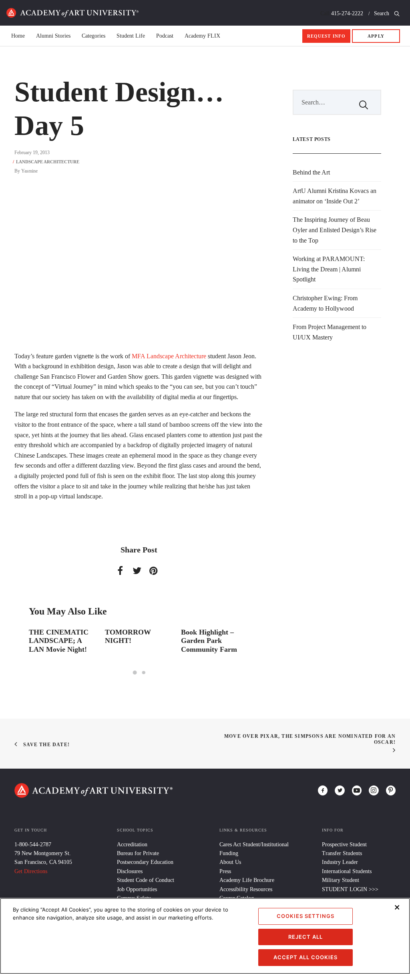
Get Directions (30, 871)
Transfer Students (342, 853)
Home (72, 13)
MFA (138, 356)
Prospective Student (344, 844)
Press (225, 871)
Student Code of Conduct (145, 880)
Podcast (164, 36)
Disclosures (130, 871)
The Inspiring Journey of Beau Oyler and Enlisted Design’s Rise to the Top (334, 229)
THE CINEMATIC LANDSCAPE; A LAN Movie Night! (58, 640)
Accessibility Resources (245, 889)
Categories (93, 36)
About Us (230, 862)
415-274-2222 (347, 13)
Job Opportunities (137, 889)
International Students (347, 871)
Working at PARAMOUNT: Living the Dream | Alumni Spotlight (329, 269)
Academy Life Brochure (246, 880)
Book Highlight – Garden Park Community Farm (209, 640)
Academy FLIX (202, 36)
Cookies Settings (305, 916)
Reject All (305, 937)
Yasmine (29, 171)
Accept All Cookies (305, 957)
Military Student (340, 880)
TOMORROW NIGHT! (128, 636)
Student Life (131, 36)
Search (382, 13)
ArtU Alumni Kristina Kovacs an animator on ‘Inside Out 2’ (334, 196)
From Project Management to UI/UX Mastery (329, 332)
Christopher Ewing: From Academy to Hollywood (325, 303)
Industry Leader (340, 862)
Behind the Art (311, 172)
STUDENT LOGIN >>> (350, 889)
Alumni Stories (53, 36)
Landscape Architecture (47, 161)
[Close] (397, 907)
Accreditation (132, 844)
